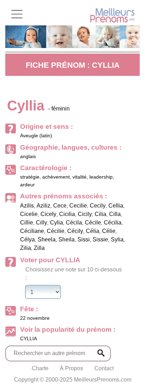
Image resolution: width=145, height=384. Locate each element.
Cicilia (67, 214)
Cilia (100, 214)
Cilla (115, 214)
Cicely (48, 214)
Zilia (25, 248)
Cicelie (29, 214)
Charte (40, 368)
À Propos (71, 368)
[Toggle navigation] (17, 14)
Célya (27, 239)
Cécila (74, 223)
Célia (92, 231)
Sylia (117, 239)
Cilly (41, 223)
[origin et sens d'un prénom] (101, 353)
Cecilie (78, 206)
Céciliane (32, 231)
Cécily (75, 231)
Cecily (98, 206)
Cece (60, 206)
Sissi (83, 239)
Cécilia (112, 223)
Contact (104, 368)
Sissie (100, 239)
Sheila (66, 239)
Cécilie (55, 231)
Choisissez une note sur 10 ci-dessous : (73, 273)
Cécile (93, 223)
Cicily (85, 214)
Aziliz (43, 206)
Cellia (115, 206)
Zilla (39, 248)
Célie (108, 231)
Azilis (27, 206)
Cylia (56, 223)
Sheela (47, 239)
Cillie (26, 223)
